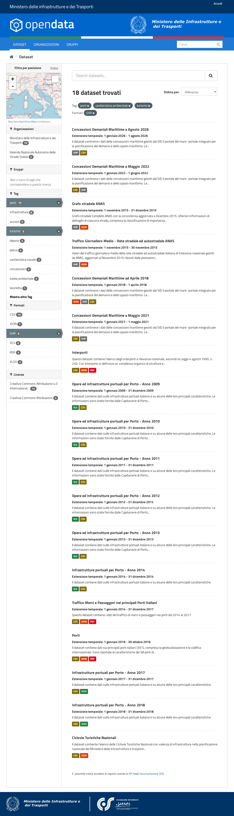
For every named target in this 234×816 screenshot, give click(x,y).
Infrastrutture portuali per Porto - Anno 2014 (108, 570)
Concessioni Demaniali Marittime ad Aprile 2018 (110, 278)
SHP (75, 152)
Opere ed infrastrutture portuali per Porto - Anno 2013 (116, 532)
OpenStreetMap (28, 121)
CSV (83, 152)
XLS (75, 407)
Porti (76, 635)
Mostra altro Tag (21, 296)
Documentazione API (151, 774)
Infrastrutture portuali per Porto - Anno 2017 (108, 672)
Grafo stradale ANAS (88, 203)
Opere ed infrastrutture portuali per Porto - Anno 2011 (116, 458)
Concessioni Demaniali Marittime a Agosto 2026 (110, 129)
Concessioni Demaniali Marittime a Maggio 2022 (110, 166)
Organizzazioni (46, 44)
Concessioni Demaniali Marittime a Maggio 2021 (110, 315)
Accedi (218, 3)
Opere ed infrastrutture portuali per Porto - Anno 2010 (116, 421)
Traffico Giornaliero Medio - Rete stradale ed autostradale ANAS (123, 241)
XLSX (84, 691)
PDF (92, 370)
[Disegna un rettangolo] (55, 79)
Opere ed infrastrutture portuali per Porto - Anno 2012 (116, 495)
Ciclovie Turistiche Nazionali (94, 737)
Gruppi (72, 44)
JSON (84, 227)
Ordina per (171, 92)
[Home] (11, 57)
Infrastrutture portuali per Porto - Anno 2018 (108, 705)
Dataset (19, 44)
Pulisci (54, 68)
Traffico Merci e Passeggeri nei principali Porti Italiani (114, 602)
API (131, 774)
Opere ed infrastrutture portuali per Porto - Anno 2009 (116, 384)
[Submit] (218, 44)
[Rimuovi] (88, 106)
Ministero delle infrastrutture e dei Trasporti (51, 6)
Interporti (80, 352)
